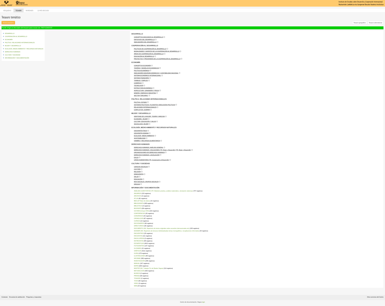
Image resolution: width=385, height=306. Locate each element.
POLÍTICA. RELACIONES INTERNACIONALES (20, 42)
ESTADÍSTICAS (139, 243)
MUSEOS (137, 273)
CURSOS (137, 221)
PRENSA (136, 276)
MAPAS (136, 266)
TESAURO (137, 278)
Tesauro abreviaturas (375, 22)
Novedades (29, 10)
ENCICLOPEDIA (139, 238)
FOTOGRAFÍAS (139, 246)
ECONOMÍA (9, 39)
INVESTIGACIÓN (139, 261)
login (203, 302)
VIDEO (136, 283)
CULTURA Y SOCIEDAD (12, 55)
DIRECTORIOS (139, 226)
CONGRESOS (138, 216)
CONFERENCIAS (139, 213)
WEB (135, 286)
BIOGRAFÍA (137, 208)
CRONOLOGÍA (138, 218)
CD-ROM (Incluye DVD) (141, 211)
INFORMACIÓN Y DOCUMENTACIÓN (17, 58)
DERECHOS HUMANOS (12, 52)
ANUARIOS (137, 193)
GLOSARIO (137, 248)
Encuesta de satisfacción (17, 297)
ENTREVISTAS (138, 241)
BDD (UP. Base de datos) (142, 201)
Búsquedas (7, 10)
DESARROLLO (9, 33)
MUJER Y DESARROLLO (13, 45)
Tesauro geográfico (360, 22)
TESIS (136, 281)
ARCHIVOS (137, 196)
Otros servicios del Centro (375, 297)
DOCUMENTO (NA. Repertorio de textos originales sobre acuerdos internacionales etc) (161, 228)
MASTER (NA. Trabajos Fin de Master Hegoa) (148, 268)
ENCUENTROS (139, 233)
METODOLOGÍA (139, 271)
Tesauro (18, 10)
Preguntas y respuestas (33, 297)
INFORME (137, 258)
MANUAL (137, 263)
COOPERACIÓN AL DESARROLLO (16, 36)
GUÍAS (136, 253)
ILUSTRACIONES (139, 256)
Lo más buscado (43, 10)
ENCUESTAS (138, 236)
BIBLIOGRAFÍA (139, 203)
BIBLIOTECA (138, 206)
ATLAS (136, 198)
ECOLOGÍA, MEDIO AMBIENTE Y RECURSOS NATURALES (24, 49)
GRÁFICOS (137, 251)
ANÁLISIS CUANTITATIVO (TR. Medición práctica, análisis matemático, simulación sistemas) (163, 191)
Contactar (5, 297)
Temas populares (8, 22)
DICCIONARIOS (139, 223)
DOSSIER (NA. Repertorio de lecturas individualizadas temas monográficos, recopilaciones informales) (166, 231)
